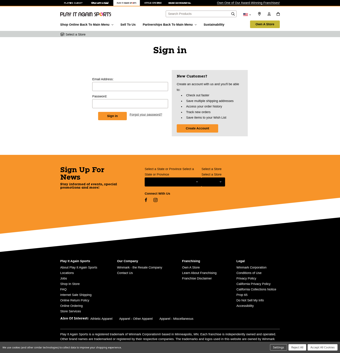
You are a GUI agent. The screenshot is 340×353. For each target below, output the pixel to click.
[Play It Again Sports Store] (126, 3)
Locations (67, 273)
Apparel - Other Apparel (136, 318)
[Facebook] (146, 200)
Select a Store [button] (76, 34)
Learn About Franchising (199, 273)
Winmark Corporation (251, 267)
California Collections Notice (256, 289)
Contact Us (125, 273)
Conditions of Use (249, 273)
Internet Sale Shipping (76, 295)
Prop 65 (242, 295)
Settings (278, 347)
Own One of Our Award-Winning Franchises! (248, 3)
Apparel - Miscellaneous (176, 318)
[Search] (233, 15)
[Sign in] (269, 14)
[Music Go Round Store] (179, 3)
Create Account (197, 128)
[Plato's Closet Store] (73, 3)
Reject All (297, 347)
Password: (99, 96)
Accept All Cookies (322, 347)
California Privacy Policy (253, 284)
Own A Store (265, 24)
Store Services (70, 311)
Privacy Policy (246, 278)
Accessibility (245, 306)
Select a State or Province (163, 169)
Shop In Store (70, 284)
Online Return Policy (74, 300)
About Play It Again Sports (78, 267)
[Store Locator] (259, 14)
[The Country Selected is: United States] (247, 14)
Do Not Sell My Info (250, 300)
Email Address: (103, 79)
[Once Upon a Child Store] (100, 3)
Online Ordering (71, 306)
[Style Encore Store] (153, 3)
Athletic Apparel (101, 318)
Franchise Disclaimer (197, 278)
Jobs (63, 278)
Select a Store (212, 169)
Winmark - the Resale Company (139, 267)
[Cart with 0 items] (278, 14)
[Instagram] (155, 200)
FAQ (63, 289)
